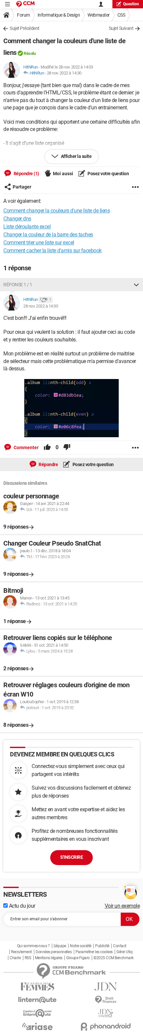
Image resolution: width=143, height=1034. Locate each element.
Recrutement (21, 952)
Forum (23, 15)
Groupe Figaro (78, 958)
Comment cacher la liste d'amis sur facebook (52, 250)
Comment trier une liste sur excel (38, 242)
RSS (28, 958)
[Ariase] (37, 1026)
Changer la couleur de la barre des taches (48, 234)
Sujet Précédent (25, 28)
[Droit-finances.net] (106, 1000)
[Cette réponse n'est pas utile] (67, 447)
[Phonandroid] (106, 1026)
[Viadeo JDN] (106, 1013)
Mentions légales (49, 958)
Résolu (30, 53)
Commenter (26, 447)
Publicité (102, 946)
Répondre (48, 464)
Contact (119, 946)
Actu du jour (21, 906)
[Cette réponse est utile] (47, 447)
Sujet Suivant (121, 28)
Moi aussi (63, 173)
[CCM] (25, 4)
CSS (121, 15)
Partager (22, 187)
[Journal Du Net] (106, 986)
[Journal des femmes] (37, 986)
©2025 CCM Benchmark (113, 958)
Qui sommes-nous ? (33, 946)
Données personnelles (54, 952)
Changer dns (17, 218)
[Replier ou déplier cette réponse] (136, 284)
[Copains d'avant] (37, 1013)
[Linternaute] (37, 1000)
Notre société (80, 946)
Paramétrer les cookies (94, 952)
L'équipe (60, 946)
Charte (15, 958)
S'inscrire (71, 857)
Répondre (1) (26, 173)
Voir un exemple (122, 906)
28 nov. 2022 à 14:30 (64, 72)
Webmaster (98, 15)
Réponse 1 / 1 (17, 284)
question (131, 4)
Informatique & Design (59, 15)
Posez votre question (108, 173)
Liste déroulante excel (27, 226)
